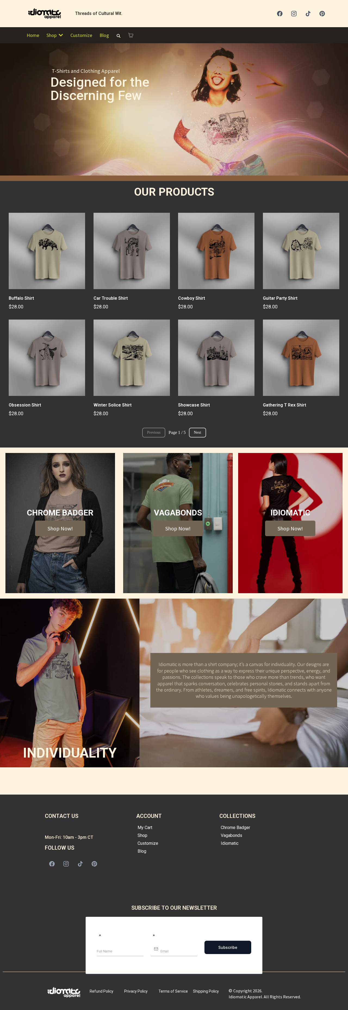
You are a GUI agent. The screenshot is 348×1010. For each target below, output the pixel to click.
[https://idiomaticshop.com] (47, 13)
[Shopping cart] (130, 35)
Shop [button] (52, 35)
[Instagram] (294, 14)
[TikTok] (308, 14)
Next (197, 432)
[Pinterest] (322, 14)
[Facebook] (280, 14)
